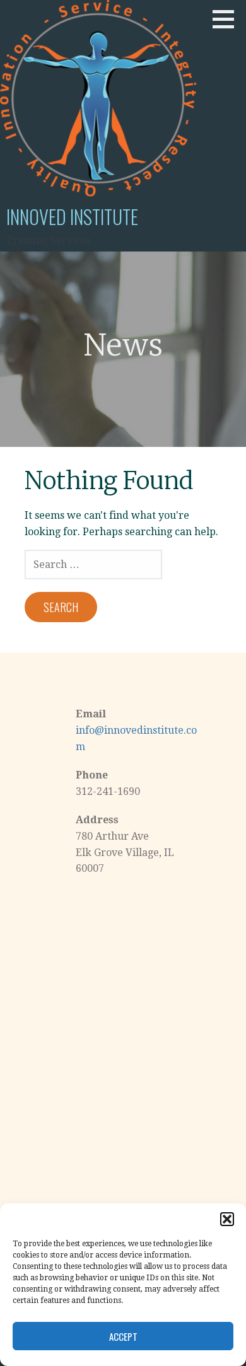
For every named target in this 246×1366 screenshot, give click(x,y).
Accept (123, 1336)
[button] (227, 1219)
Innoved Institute (72, 216)
